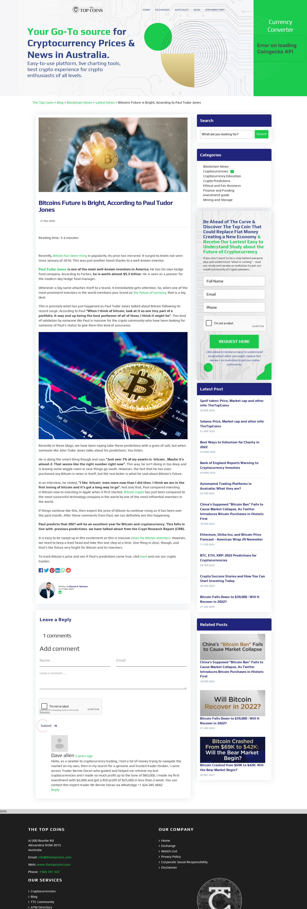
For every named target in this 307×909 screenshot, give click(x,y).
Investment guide (216, 195)
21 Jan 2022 (207, 606)
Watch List (169, 851)
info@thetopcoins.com (54, 857)
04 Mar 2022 (208, 472)
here (143, 556)
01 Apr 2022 (207, 431)
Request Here (234, 341)
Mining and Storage (218, 200)
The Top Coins (42, 102)
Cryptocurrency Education (222, 176)
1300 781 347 (49, 872)
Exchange (168, 846)
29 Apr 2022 (207, 410)
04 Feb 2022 (207, 565)
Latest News (105, 102)
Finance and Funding (218, 190)
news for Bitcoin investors (150, 538)
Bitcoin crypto (134, 492)
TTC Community (42, 902)
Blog (60, 102)
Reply (55, 790)
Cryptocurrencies (215, 171)
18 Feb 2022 (207, 523)
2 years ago (84, 756)
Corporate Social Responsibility (184, 862)
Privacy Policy (171, 857)
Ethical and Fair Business (222, 186)
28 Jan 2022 (207, 585)
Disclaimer (169, 867)
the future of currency (149, 293)
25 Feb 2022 (207, 493)
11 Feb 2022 (207, 544)
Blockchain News (79, 102)
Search (261, 134)
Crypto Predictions (216, 181)
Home (165, 841)
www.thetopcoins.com (54, 864)
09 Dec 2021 (207, 775)
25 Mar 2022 (208, 451)
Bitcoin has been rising (70, 256)
